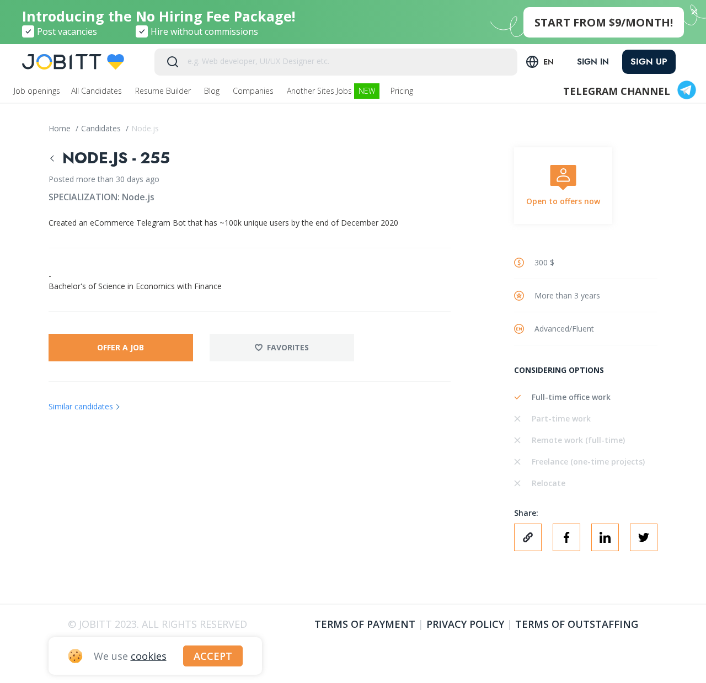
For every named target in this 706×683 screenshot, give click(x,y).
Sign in (593, 62)
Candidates (102, 128)
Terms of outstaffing (576, 624)
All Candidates (97, 91)
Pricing (403, 91)
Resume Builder (164, 91)
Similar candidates (81, 406)
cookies (149, 656)
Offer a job (120, 347)
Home (61, 128)
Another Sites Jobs (331, 91)
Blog (213, 91)
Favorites (288, 347)
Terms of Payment (364, 624)
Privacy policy (465, 624)
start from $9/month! (603, 22)
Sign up (648, 61)
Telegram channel (616, 91)
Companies (254, 91)
